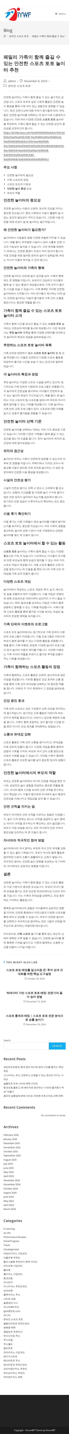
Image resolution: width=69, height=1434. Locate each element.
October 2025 (11, 1151)
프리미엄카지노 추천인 (15, 1368)
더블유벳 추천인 (12, 1257)
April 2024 (9, 1205)
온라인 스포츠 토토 (19, 86)
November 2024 (12, 1184)
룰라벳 (7, 1269)
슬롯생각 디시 (11, 1302)
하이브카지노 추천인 (14, 1372)
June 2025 (9, 1168)
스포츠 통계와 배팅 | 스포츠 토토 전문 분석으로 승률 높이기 (34, 1017)
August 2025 (10, 1159)
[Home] (5, 36)
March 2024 (10, 1209)
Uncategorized (11, 1249)
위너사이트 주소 (12, 1335)
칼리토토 (8, 1348)
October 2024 (11, 1188)
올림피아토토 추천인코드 (16, 1323)
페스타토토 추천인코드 (15, 1364)
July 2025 (8, 1163)
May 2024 (9, 1200)
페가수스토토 (10, 1356)
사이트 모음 (10, 1298)
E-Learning (9, 1228)
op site (7, 1232)
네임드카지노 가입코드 (15, 1253)
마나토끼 (8, 1282)
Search (7, 1040)
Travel (7, 1245)
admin (12, 81)
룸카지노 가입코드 (13, 1274)
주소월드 (8, 1344)
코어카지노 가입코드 (14, 1352)
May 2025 (9, 1172)
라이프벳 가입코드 (13, 1265)
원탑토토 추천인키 (13, 1331)
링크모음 (8, 1278)
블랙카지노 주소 (12, 1294)
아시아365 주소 (11, 1306)
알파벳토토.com (12, 1311)
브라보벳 (8, 1290)
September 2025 (12, 1155)
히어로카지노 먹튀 (13, 1377)
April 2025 (9, 1176)
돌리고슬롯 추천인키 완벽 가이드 (20, 1261)
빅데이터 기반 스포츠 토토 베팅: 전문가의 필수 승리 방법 (34, 995)
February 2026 (11, 1134)
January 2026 (10, 1139)
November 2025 (12, 1147)
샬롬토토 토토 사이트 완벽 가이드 (21, 1083)
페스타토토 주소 (12, 1360)
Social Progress (11, 1241)
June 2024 (9, 1196)
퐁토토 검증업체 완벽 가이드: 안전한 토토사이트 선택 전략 (33, 1095)
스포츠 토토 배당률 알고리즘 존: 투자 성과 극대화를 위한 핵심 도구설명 (34, 972)
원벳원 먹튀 (10, 1327)
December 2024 (12, 1180)
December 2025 (12, 1143)
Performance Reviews (15, 1237)
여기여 (7, 1315)
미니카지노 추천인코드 (15, 1286)
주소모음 (8, 1339)
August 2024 (10, 1192)
